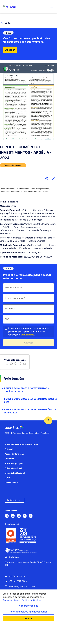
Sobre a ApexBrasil (13, 468)
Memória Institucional (15, 473)
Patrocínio (9, 449)
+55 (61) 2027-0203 (18, 581)
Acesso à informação (14, 454)
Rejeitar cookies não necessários (28, 611)
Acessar (10, 49)
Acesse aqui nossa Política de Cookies (22, 600)
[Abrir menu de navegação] (52, 7)
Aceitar (28, 618)
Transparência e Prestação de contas (21, 444)
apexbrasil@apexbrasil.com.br (22, 586)
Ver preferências (28, 605)
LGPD (7, 478)
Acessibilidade (11, 482)
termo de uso (27, 334)
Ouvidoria (9, 458)
